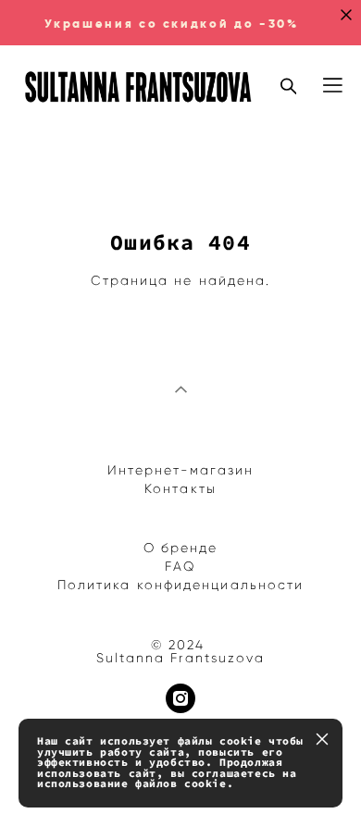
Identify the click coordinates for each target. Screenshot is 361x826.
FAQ (180, 566)
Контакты (180, 489)
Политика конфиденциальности (181, 585)
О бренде (180, 548)
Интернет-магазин (181, 470)
